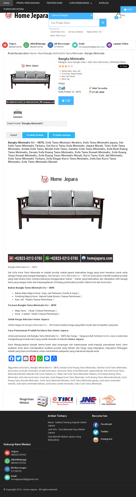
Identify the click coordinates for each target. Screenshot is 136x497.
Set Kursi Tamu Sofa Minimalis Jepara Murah (80, 370)
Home (6, 3)
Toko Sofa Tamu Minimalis (88, 383)
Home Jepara (110, 336)
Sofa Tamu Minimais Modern (54, 380)
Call (67, 100)
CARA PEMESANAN (79, 3)
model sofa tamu (47, 370)
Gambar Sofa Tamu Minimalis (112, 367)
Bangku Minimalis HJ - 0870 (44, 367)
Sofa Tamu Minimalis (71, 53)
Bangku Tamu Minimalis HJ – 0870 (70, 275)
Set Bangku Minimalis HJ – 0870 (37, 325)
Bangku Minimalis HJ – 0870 (22, 267)
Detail (13, 135)
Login (129, 9)
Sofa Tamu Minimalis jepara (84, 380)
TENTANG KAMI (54, 3)
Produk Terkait (35, 135)
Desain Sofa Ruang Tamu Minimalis (78, 367)
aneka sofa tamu (20, 367)
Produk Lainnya (61, 135)
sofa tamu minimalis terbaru (30, 383)
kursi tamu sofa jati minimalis (23, 370)
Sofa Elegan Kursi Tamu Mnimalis (67, 377)
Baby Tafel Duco (58, 35)
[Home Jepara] (28, 18)
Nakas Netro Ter (94, 32)
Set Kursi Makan (75, 32)
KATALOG (104, 3)
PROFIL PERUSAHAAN (27, 3)
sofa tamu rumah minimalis (60, 383)
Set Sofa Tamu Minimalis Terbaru (80, 374)
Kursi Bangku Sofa (48, 53)
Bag (123, 15)
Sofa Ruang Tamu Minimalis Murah (103, 377)
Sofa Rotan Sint (57, 32)
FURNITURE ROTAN (14, 9)
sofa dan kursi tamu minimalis (34, 377)
